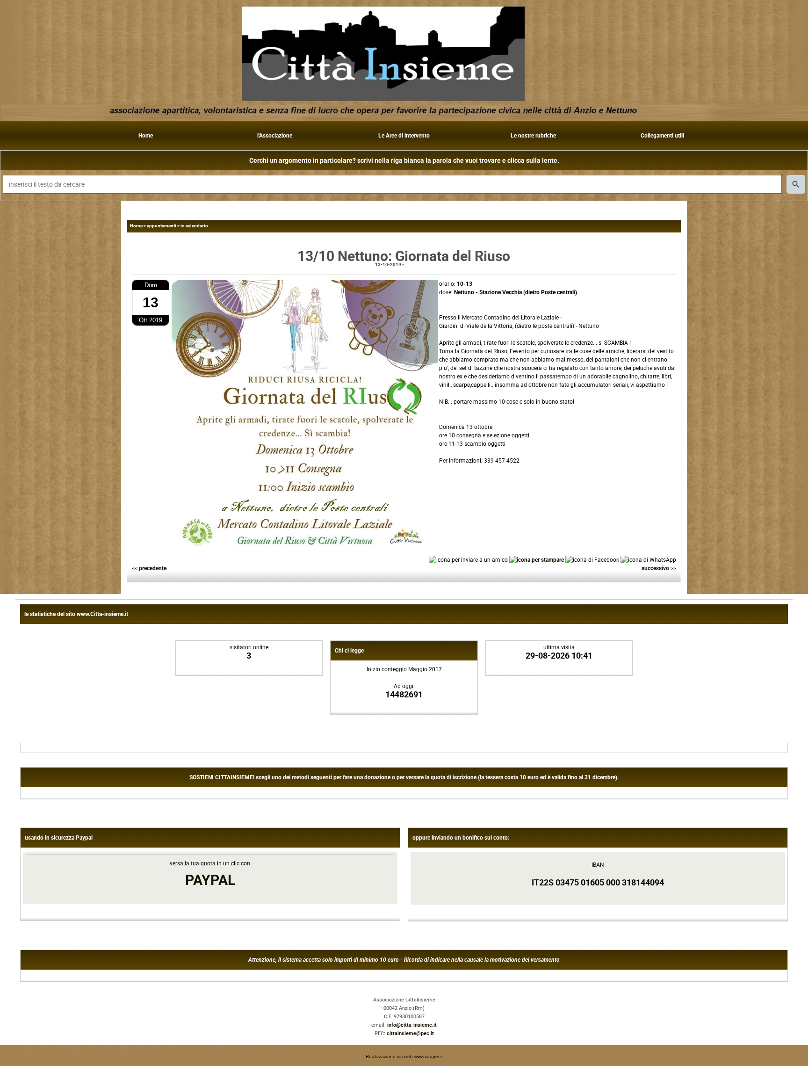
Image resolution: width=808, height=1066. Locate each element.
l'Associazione (274, 135)
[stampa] (536, 559)
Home (145, 135)
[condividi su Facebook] (592, 559)
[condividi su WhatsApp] (648, 559)
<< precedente (149, 568)
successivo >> (659, 568)
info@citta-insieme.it (412, 1025)
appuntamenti (161, 225)
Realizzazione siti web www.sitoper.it (404, 1056)
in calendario (194, 225)
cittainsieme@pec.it (410, 1033)
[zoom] (305, 544)
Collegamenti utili (662, 135)
